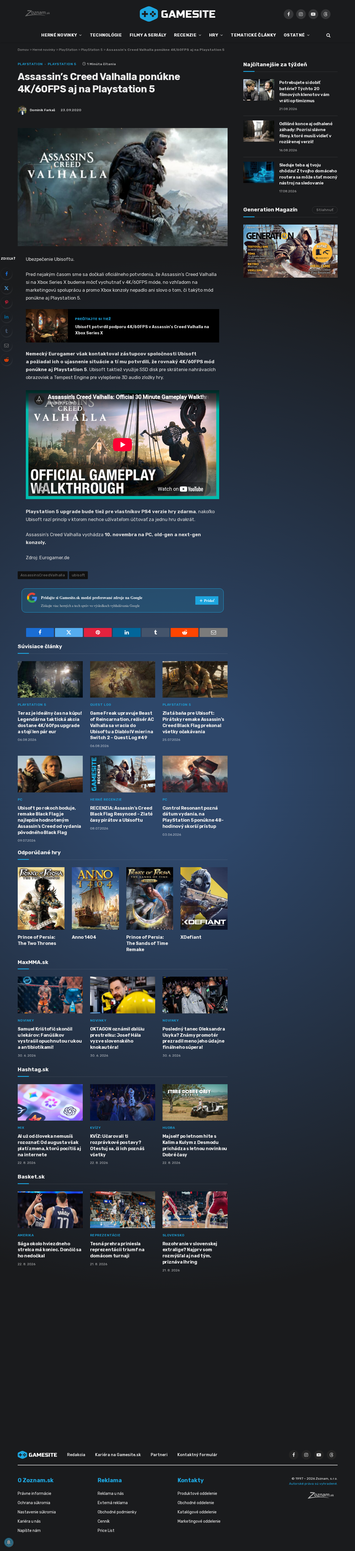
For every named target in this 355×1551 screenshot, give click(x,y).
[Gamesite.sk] (177, 14)
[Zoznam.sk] (323, 1497)
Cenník (104, 1521)
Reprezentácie (105, 1235)
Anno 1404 (84, 937)
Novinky (26, 1020)
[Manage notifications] (8, 1542)
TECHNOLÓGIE (106, 35)
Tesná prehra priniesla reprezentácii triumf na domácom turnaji (117, 1250)
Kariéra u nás (29, 1521)
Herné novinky (44, 50)
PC (20, 799)
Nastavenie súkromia (37, 1512)
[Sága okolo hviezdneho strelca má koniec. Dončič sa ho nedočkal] (50, 1209)
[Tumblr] (6, 331)
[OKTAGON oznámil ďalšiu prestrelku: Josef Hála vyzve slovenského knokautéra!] (122, 995)
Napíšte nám (29, 1530)
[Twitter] (6, 288)
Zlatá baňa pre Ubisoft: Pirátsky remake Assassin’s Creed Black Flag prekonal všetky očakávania (193, 722)
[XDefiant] (204, 898)
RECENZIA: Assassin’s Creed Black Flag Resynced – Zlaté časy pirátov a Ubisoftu (121, 814)
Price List (106, 1530)
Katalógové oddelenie (197, 1512)
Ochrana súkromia (34, 1502)
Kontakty (191, 1480)
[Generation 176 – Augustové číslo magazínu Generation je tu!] (290, 251)
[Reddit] (6, 359)
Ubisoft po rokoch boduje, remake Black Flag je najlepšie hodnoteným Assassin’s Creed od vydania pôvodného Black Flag (49, 820)
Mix (21, 1128)
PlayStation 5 (92, 50)
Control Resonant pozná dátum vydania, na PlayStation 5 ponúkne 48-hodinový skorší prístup (193, 817)
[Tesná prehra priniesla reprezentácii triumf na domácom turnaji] (122, 1209)
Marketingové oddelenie (199, 1521)
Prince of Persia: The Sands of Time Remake (147, 943)
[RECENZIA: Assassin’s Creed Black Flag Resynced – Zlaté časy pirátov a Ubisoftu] (122, 774)
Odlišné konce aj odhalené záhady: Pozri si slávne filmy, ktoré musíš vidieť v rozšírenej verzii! (306, 132)
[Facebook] (6, 273)
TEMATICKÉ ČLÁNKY (253, 35)
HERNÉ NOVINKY (59, 35)
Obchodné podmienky (117, 1512)
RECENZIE (185, 35)
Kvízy (95, 1128)
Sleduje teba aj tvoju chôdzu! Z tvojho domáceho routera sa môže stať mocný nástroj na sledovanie (308, 174)
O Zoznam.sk (36, 1480)
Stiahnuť (324, 210)
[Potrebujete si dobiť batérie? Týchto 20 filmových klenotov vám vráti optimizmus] (258, 89)
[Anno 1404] (95, 898)
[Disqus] (123, 1351)
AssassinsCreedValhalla (42, 575)
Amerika (26, 1235)
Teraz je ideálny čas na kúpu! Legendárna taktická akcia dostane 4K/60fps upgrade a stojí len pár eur (50, 722)
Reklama (110, 1480)
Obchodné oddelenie (196, 1502)
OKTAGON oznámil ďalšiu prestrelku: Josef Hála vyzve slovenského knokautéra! (117, 1038)
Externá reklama (113, 1502)
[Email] (6, 345)
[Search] (328, 35)
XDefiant (190, 937)
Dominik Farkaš (42, 110)
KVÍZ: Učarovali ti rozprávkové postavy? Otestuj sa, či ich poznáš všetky (117, 1145)
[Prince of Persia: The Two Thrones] (41, 898)
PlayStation (68, 50)
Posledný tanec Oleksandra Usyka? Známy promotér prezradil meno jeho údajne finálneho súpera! (193, 1038)
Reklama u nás (111, 1493)
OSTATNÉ (294, 35)
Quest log (100, 705)
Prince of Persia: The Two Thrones (37, 940)
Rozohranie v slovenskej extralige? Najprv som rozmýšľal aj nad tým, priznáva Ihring (189, 1253)
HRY (213, 35)
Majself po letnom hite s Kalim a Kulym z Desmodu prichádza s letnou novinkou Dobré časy (194, 1145)
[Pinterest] (6, 302)
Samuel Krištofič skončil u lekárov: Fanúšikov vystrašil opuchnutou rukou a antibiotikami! (50, 1038)
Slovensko (173, 1235)
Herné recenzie (106, 799)
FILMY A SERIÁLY (148, 35)
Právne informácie (34, 1493)
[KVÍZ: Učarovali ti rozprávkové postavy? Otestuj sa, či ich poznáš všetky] (122, 1102)
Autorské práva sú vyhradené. (313, 1484)
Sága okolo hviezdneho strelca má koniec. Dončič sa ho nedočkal (49, 1250)
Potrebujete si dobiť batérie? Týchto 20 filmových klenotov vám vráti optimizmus (304, 91)
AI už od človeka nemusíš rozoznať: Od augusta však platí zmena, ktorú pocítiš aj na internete (49, 1145)
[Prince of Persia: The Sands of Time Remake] (149, 898)
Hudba (168, 1128)
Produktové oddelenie (197, 1493)
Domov (23, 50)
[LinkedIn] (6, 316)
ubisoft (78, 575)
